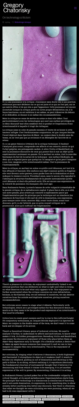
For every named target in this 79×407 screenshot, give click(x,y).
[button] (75, 8)
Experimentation (28, 396)
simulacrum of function (28, 402)
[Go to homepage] (17, 8)
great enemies (67, 396)
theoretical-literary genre (50, 399)
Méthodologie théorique (23, 22)
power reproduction (67, 399)
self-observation (40, 396)
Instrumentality (15, 396)
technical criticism (22, 399)
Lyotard (5, 396)
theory (41, 402)
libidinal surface (35, 399)
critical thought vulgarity (11, 402)
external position (8, 399)
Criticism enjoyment (54, 396)
